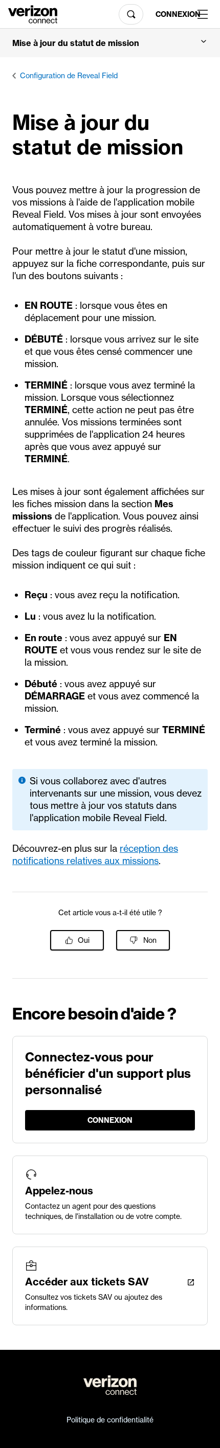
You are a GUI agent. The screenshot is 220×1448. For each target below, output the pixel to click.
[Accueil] (32, 13)
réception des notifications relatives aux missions (95, 855)
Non (150, 940)
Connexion (172, 14)
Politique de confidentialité (110, 1419)
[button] (110, 43)
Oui (84, 940)
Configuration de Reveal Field (69, 75)
